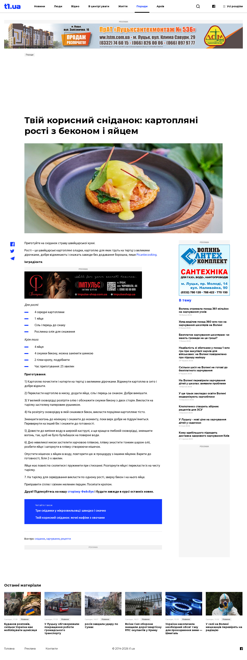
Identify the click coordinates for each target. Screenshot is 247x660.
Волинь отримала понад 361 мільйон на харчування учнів (204, 310)
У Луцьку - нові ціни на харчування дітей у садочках (202, 421)
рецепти (66, 538)
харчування (53, 538)
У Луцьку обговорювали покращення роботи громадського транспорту (61, 629)
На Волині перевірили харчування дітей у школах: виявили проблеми (202, 382)
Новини (39, 6)
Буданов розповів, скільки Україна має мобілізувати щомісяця (20, 627)
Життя (122, 6)
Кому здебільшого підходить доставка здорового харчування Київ (204, 434)
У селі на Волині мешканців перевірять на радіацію (224, 627)
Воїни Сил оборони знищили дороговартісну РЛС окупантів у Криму (143, 627)
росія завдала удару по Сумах (101, 626)
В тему (185, 300)
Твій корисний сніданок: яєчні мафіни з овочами (70, 517)
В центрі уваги (98, 6)
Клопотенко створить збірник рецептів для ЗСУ (199, 408)
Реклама (30, 648)
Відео (75, 6)
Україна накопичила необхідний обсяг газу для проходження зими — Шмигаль (183, 629)
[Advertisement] (123, 85)
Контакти (52, 648)
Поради (142, 6)
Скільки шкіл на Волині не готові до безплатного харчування (203, 369)
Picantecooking (147, 254)
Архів (160, 6)
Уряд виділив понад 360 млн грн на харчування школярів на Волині (203, 323)
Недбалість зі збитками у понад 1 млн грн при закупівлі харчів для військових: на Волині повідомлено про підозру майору (204, 352)
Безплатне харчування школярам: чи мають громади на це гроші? (204, 336)
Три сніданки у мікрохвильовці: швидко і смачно (70, 510)
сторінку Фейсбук (81, 491)
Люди (58, 6)
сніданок (40, 538)
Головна (9, 648)
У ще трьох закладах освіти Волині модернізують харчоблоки (202, 395)
